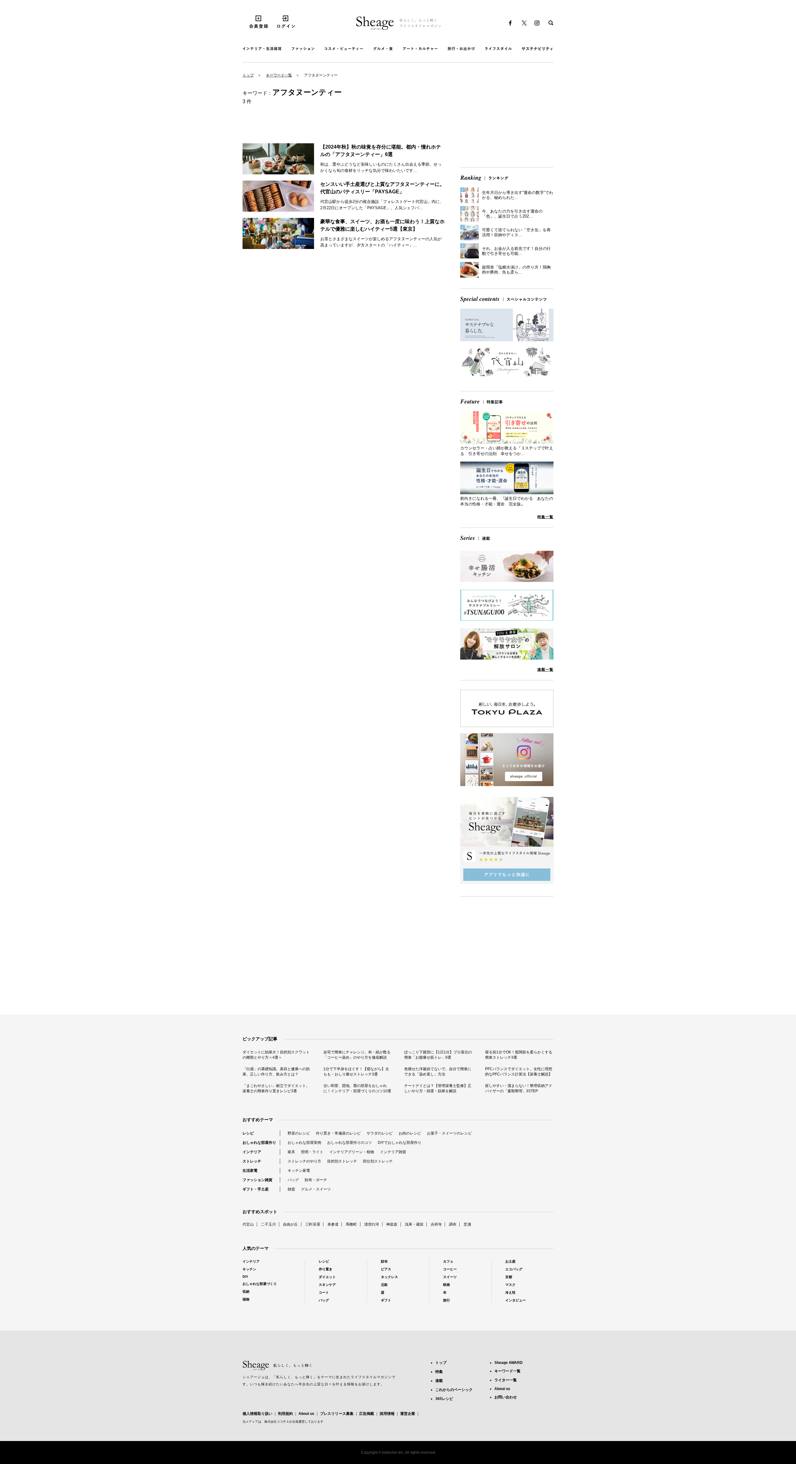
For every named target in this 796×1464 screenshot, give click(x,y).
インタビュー (515, 1300)
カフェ (448, 1261)
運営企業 (407, 1413)
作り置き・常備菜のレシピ (338, 1133)
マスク (510, 1285)
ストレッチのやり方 (304, 1161)
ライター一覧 (505, 1380)
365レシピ (444, 1399)
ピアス (386, 1269)
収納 (246, 1291)
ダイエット (327, 1277)
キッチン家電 (299, 1170)
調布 (452, 1224)
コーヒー (450, 1269)
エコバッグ (513, 1269)
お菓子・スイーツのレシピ (449, 1133)
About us (306, 1413)
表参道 (333, 1224)
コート (324, 1292)
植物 (246, 1299)
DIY (245, 1276)
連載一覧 (545, 669)
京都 (508, 1277)
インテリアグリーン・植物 (351, 1152)
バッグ (293, 1180)
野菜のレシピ (299, 1133)
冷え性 (510, 1292)
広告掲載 (366, 1413)
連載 (439, 1381)
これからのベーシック (454, 1390)
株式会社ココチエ (276, 1421)
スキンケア (327, 1285)
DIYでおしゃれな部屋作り (399, 1142)
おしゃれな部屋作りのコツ (349, 1142)
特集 (439, 1372)
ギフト (386, 1300)
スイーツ (450, 1277)
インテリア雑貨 (393, 1152)
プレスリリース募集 (337, 1413)
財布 (384, 1261)
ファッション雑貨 (257, 1180)
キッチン (249, 1269)
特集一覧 (545, 517)
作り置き (325, 1269)
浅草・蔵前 (414, 1224)
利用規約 (285, 1413)
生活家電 (250, 1170)
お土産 (510, 1261)
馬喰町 (351, 1224)
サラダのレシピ (380, 1133)
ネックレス (389, 1277)
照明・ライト (312, 1152)
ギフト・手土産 (256, 1189)
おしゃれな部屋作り (259, 1142)
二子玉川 (268, 1224)
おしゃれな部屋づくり (260, 1284)
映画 (446, 1285)
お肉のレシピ (410, 1133)
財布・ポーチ (316, 1180)
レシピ (248, 1133)
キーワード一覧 (279, 75)
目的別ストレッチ (342, 1161)
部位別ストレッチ (378, 1161)
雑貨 (291, 1189)
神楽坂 (391, 1224)
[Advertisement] (506, 119)
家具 (291, 1152)
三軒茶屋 (312, 1224)
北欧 (384, 1285)
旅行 (446, 1300)
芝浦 (467, 1224)
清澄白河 (371, 1224)
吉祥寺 (436, 1224)
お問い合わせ (505, 1397)
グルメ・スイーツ (316, 1189)
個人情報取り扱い (257, 1413)
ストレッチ (252, 1161)
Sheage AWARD (508, 1362)
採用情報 (387, 1413)
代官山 (248, 1224)
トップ (248, 75)
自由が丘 (290, 1224)
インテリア (252, 1152)
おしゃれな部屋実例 (304, 1142)
